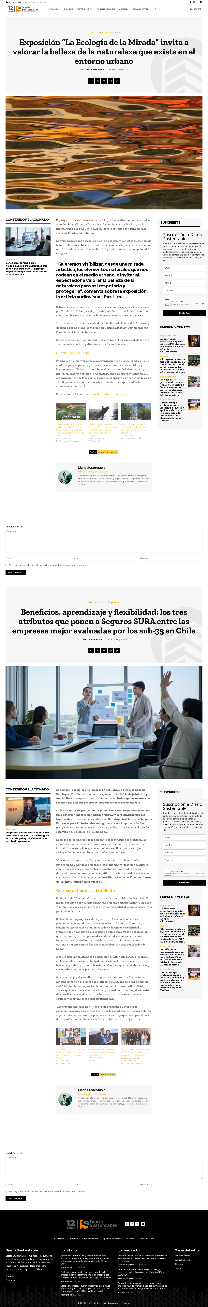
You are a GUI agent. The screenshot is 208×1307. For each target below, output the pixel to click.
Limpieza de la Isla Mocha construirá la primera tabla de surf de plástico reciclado (155, 511)
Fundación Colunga (107, 452)
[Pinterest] (104, 81)
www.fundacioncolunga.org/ (108, 394)
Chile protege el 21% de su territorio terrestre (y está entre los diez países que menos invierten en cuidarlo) (142, 1258)
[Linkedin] (117, 81)
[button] (154, 9)
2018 (90, 33)
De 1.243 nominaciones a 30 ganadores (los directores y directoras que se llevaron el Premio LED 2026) (142, 1272)
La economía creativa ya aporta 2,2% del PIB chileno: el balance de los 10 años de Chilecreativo (172, 345)
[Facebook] (190, 2)
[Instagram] (194, 2)
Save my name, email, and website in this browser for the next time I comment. (48, 565)
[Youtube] (200, 2)
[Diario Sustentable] (66, 477)
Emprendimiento (168, 336)
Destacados (11, 259)
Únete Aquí (184, 313)
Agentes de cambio (109, 33)
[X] (197, 2)
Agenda (164, 356)
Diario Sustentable (94, 69)
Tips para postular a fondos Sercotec (52, 509)
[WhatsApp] (110, 81)
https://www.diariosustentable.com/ (93, 472)
